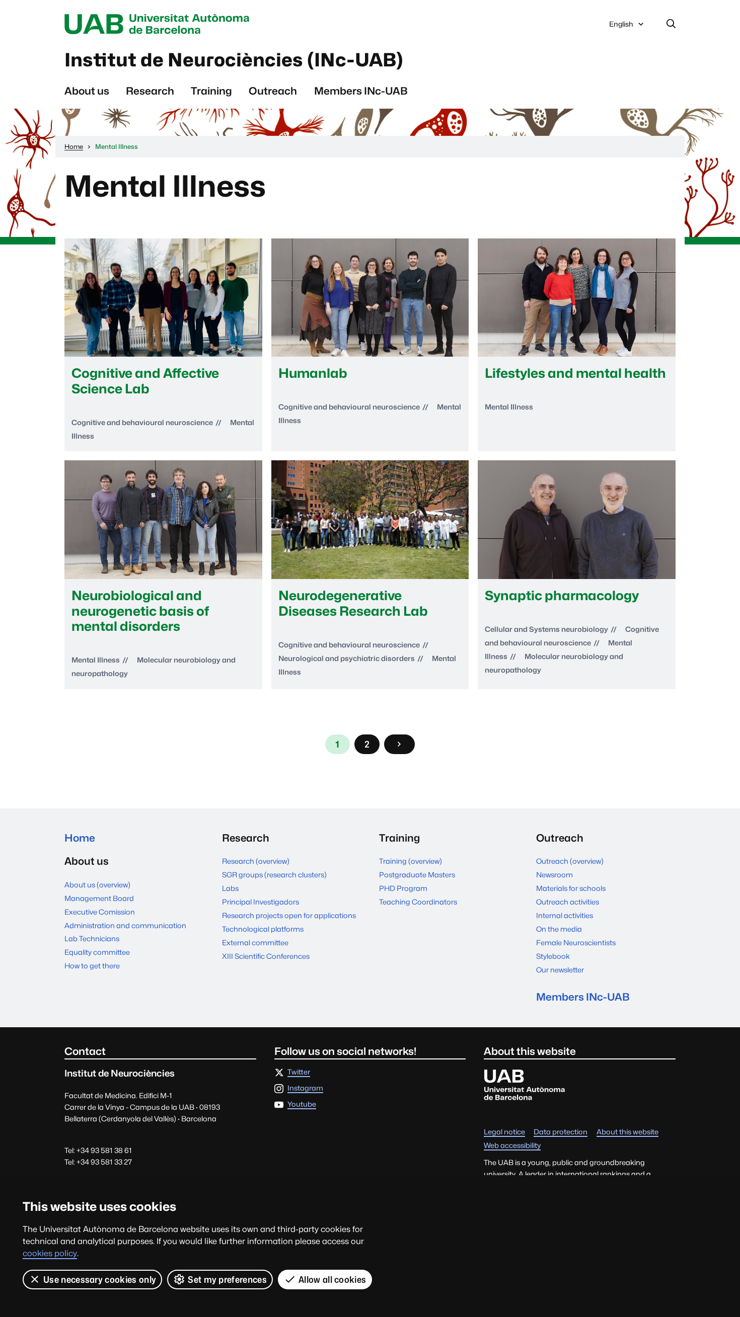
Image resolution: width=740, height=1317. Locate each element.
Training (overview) (410, 861)
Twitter (298, 1072)
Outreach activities (567, 901)
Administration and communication (125, 925)
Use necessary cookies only (99, 1279)
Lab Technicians (91, 938)
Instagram (305, 1088)
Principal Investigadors (260, 901)
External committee (255, 942)
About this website (627, 1132)
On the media (559, 929)
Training (211, 91)
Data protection (560, 1132)
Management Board (99, 898)
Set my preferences (227, 1279)
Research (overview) (255, 861)
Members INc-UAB (361, 91)
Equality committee (97, 952)
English (621, 27)
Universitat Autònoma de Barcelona (159, 24)
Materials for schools (571, 888)
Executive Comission (99, 912)
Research (150, 91)
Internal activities (564, 915)
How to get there (92, 965)
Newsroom (554, 874)
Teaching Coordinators (418, 901)
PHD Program (403, 888)
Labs (230, 888)
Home (79, 838)
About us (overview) (97, 884)
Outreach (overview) (570, 861)
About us (86, 91)
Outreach (273, 91)
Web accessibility (512, 1145)
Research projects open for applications (289, 915)
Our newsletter (560, 969)
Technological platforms (263, 929)
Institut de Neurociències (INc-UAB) (233, 60)
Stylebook (553, 956)
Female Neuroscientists (576, 942)
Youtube (301, 1104)
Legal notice (504, 1132)
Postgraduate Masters (417, 874)
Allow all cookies (332, 1279)
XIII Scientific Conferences (266, 956)
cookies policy (50, 1253)
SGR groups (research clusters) (274, 874)
